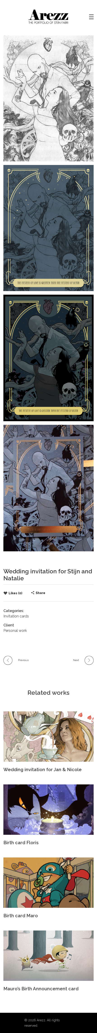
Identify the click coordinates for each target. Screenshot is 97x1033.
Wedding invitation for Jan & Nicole (42, 769)
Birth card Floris (21, 842)
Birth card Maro (20, 915)
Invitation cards (16, 616)
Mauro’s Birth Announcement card (41, 988)
